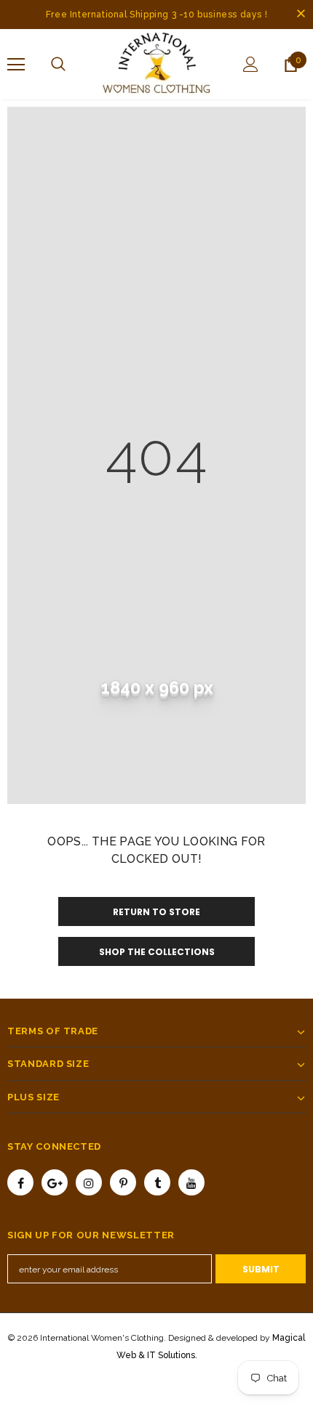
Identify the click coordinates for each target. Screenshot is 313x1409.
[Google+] (54, 1182)
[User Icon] (250, 64)
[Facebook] (20, 1182)
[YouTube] (191, 1182)
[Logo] (156, 63)
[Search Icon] (58, 64)
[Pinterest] (123, 1182)
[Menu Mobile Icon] (16, 64)
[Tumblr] (157, 1182)
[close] (300, 14)
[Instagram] (89, 1182)
